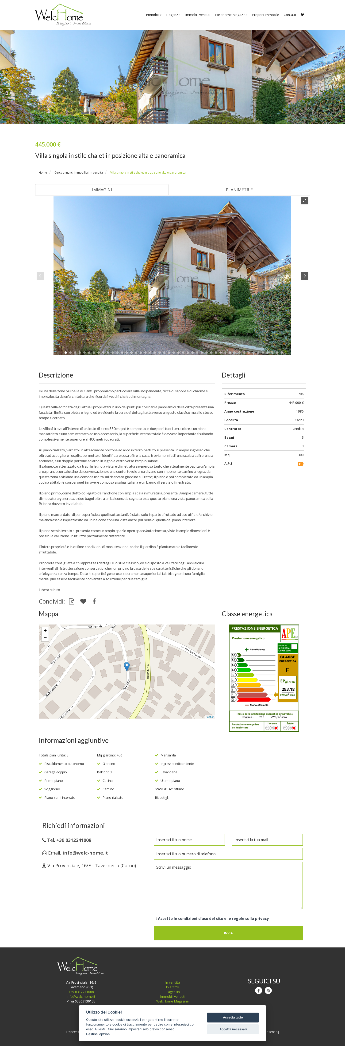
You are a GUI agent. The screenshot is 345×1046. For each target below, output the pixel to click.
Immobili (152, 14)
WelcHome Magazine (231, 14)
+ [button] (45, 631)
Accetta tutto (233, 1017)
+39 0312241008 (81, 992)
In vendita (172, 982)
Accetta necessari (233, 1029)
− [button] (45, 638)
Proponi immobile (265, 14)
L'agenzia (173, 14)
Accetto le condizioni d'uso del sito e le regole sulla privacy (213, 918)
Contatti (290, 14)
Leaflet (210, 717)
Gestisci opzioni (98, 1034)
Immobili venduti (197, 14)
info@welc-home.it (81, 996)
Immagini (102, 189)
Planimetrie (239, 189)
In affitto (172, 987)
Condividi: (53, 601)
